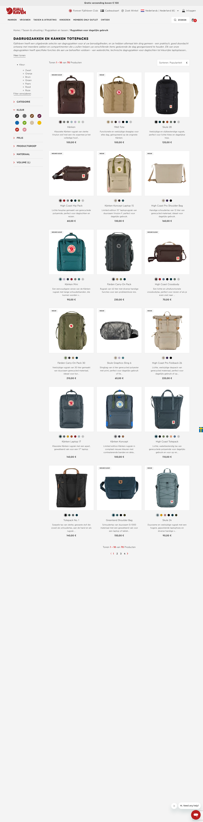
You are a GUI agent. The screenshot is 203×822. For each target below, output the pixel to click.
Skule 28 (167, 127)
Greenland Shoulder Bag (119, 520)
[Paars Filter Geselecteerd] (39, 116)
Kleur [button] (20, 110)
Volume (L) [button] (23, 162)
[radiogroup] (71, 122)
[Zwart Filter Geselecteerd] (17, 116)
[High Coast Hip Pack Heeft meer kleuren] (83, 200)
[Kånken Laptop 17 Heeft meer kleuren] (83, 436)
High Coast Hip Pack (71, 205)
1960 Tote (119, 127)
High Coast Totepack (167, 441)
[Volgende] (128, 553)
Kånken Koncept (119, 441)
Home (17, 30)
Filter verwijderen (22, 93)
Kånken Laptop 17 (71, 441)
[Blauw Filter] (17, 123)
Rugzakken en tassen (56, 30)
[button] (193, 20)
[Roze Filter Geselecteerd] (24, 130)
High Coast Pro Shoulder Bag (167, 205)
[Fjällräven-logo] (16, 10)
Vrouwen (25, 20)
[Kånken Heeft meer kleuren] (83, 122)
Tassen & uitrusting (45, 20)
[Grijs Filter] (24, 116)
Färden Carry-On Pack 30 (71, 363)
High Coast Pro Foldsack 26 (167, 363)
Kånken (71, 127)
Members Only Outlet (85, 20)
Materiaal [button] (23, 154)
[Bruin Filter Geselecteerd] (32, 116)
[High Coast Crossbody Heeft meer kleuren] (178, 279)
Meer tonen (20, 55)
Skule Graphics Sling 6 (119, 363)
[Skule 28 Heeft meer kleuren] (178, 122)
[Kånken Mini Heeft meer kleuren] (83, 279)
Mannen (12, 20)
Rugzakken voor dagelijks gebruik (89, 30)
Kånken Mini (71, 284)
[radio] (60, 122)
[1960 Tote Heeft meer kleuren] (131, 122)
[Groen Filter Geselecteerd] (24, 123)
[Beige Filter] (32, 123)
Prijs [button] (20, 137)
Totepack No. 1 (71, 520)
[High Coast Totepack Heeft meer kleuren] (178, 436)
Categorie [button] (23, 101)
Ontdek (105, 20)
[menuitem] (12, 20)
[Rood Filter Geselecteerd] (17, 130)
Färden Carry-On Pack (119, 284)
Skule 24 (167, 520)
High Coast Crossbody (167, 284)
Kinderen (65, 20)
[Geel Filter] (39, 123)
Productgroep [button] (27, 146)
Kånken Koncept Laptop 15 (119, 205)
